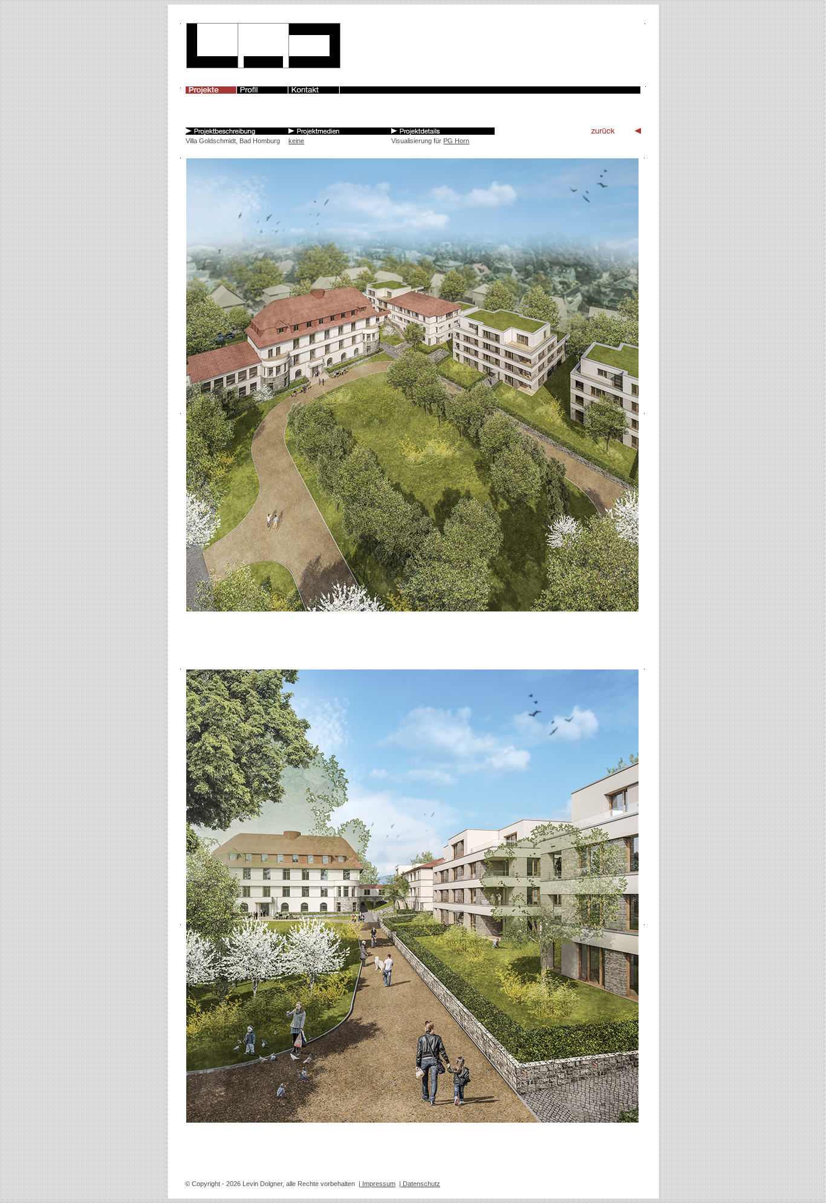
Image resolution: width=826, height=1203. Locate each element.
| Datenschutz (419, 1183)
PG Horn (456, 140)
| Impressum (377, 1183)
